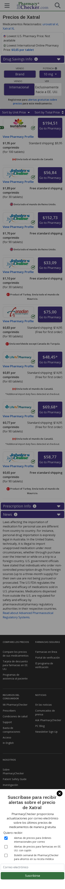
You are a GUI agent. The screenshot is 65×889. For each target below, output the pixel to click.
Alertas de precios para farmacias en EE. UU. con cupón (37, 848)
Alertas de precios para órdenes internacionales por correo (32, 839)
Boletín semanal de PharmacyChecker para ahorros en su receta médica (36, 857)
